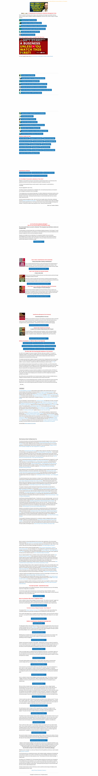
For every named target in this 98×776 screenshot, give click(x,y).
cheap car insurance (50, 414)
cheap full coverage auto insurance (47, 392)
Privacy (35, 770)
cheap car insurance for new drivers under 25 (42, 396)
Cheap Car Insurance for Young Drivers (51, 419)
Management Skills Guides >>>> (39, 623)
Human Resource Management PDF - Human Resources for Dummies (35, 460)
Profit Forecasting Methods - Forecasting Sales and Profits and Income (44, 463)
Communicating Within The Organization (44, 452)
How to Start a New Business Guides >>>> (39, 639)
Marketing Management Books (49, 343)
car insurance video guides (41, 393)
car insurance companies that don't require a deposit (33, 413)
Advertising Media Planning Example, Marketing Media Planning (34, 506)
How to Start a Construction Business (26, 175)
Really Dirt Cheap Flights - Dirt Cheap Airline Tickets (35, 574)
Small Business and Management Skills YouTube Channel (42, 56)
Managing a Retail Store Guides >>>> (39, 696)
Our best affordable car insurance (25, 390)
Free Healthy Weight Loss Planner (48, 545)
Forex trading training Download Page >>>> (39, 618)
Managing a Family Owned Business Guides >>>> (39, 705)
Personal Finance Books (50, 348)
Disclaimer (40, 770)
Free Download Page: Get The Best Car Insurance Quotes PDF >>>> (39, 283)
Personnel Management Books (50, 346)
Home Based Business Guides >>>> (39, 683)
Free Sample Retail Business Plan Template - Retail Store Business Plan (38, 492)
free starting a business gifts (28, 409)
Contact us (44, 770)
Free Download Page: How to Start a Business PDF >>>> (39, 268)
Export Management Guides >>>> (38, 722)
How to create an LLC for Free (30, 423)
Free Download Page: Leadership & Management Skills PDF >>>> (39, 296)
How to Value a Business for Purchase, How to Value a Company (31, 480)
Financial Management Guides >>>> (39, 648)
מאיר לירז (53, 361)
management (35, 627)
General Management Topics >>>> (38, 657)
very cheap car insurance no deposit (33, 414)
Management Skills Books (28, 343)
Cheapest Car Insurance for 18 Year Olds (49, 402)
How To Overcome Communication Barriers (34, 542)
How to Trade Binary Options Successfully (41, 552)
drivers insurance (53, 404)
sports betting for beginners (35, 406)
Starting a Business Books (38, 343)
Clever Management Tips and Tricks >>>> (39, 674)
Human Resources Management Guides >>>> (38, 664)
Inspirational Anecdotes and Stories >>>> (38, 732)
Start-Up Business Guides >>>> (39, 596)
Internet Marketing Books (40, 348)
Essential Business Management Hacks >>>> (38, 605)
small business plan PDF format (30, 450)
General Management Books (38, 346)
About (33, 770)
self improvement (45, 578)
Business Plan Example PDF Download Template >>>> (39, 338)
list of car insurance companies (43, 408)
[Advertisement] (38, 65)
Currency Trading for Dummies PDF (32, 610)
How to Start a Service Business (25, 172)
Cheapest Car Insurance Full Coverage (28, 403)
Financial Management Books (27, 346)
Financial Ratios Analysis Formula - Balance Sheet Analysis (40, 484)
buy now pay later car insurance (49, 421)
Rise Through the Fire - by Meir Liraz (38, 446)
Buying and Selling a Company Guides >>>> (39, 713)
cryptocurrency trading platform (33, 412)
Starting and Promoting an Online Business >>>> (39, 740)
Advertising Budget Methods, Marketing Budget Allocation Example (42, 500)
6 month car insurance (40, 400)
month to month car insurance (38, 394)
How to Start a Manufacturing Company (40, 175)
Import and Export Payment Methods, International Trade (44, 523)
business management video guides (29, 200)
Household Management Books (29, 348)
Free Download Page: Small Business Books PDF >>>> (39, 325)
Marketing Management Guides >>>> (39, 632)
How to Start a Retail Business (49, 172)
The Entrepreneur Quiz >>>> (38, 241)
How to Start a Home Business (37, 172)
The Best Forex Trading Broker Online (50, 571)
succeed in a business (25, 751)
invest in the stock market (45, 409)
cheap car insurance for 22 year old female (44, 403)
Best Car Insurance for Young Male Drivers (44, 407)
